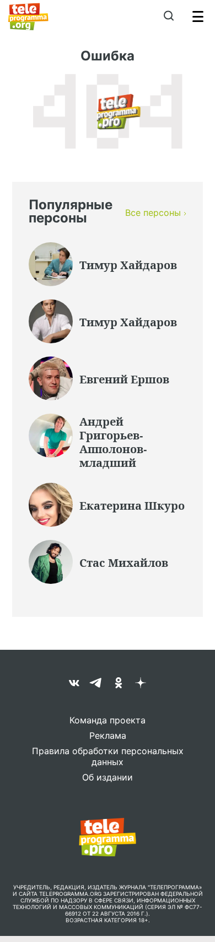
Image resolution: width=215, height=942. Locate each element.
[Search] (168, 16)
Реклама (107, 735)
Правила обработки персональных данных (108, 756)
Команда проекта (107, 720)
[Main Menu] (198, 16)
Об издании (107, 777)
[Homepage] (28, 16)
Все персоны (153, 212)
